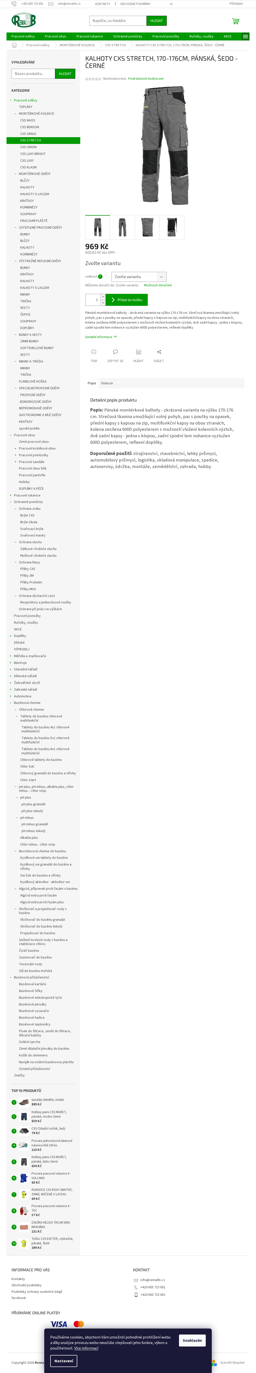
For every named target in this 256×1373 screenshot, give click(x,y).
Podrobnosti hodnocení (146, 78)
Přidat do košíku (130, 300)
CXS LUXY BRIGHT (33, 153)
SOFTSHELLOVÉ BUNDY (37, 348)
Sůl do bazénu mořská (35, 970)
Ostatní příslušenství (34, 1068)
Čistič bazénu (29, 950)
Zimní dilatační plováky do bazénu (44, 1048)
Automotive (23, 696)
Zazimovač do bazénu (35, 957)
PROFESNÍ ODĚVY (33, 395)
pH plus (25, 797)
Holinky (24, 481)
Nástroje (20, 662)
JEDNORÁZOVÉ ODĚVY (35, 401)
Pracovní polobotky (33, 455)
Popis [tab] (92, 383)
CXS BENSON (29, 127)
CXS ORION (28, 147)
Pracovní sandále (31, 461)
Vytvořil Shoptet (232, 1362)
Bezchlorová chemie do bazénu (42, 851)
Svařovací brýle (32, 528)
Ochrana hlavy (29, 562)
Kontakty (102, 4)
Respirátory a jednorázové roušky (45, 602)
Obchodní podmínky (135, 4)
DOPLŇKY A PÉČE (31, 488)
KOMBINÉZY (29, 207)
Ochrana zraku (29, 508)
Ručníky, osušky (26, 622)
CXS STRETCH (30, 140)
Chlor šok (27, 766)
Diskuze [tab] (107, 383)
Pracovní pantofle (32, 475)
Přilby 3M (27, 575)
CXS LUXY (27, 160)
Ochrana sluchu (30, 542)
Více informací (86, 1348)
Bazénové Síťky (30, 990)
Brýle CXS (27, 515)
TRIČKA (25, 301)
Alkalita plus (29, 837)
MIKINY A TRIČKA (31, 361)
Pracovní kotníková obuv (37, 448)
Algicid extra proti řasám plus (42, 902)
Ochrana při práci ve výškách (40, 609)
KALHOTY (27, 187)
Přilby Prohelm (31, 582)
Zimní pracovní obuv (34, 441)
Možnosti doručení (158, 285)
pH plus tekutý (32, 811)
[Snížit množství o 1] (103, 303)
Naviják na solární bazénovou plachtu (46, 1062)
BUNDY (25, 234)
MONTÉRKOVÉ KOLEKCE (36, 113)
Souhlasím (192, 1340)
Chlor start (28, 780)
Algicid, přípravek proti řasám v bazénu (48, 888)
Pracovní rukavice (27, 495)
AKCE (18, 629)
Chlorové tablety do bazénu (41, 759)
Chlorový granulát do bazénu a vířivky (48, 773)
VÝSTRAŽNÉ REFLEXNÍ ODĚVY (40, 261)
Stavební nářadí (25, 669)
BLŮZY (25, 180)
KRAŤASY (27, 200)
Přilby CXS (27, 568)
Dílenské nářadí (25, 676)
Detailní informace (98, 337)
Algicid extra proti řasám (38, 895)
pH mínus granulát (35, 824)
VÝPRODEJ (22, 649)
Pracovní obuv (24, 435)
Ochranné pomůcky (28, 501)
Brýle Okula (28, 522)
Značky (19, 1075)
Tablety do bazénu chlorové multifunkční (41, 718)
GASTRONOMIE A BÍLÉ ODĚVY (40, 415)
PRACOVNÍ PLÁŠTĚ (34, 220)
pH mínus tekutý (34, 831)
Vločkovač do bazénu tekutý (41, 926)
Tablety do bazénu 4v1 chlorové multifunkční (46, 729)
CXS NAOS (27, 120)
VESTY (25, 307)
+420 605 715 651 (153, 1287)
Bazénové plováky (32, 1004)
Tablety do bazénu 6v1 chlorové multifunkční (46, 751)
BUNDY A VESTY (30, 334)
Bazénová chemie (27, 702)
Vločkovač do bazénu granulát (42, 919)
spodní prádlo (29, 428)
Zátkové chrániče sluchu (38, 548)
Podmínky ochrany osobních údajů (37, 1291)
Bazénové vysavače (34, 1010)
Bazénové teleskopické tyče (40, 997)
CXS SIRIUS (28, 133)
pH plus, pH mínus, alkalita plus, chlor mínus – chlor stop (46, 789)
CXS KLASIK (28, 167)
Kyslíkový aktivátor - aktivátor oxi (45, 882)
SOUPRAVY (28, 214)
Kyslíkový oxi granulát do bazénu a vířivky (46, 866)
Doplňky (20, 635)
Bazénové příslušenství (31, 977)
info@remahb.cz (152, 1280)
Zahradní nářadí (25, 689)
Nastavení (63, 1361)
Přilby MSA (28, 589)
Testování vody (30, 964)
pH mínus (27, 817)
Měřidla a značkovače (30, 656)
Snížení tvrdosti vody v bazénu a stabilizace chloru (43, 942)
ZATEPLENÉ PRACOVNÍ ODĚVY (40, 227)
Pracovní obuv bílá (32, 468)
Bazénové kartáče (32, 984)
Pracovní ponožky (27, 615)
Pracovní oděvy (25, 100)
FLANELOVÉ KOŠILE (33, 381)
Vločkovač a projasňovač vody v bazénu (43, 911)
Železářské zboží (27, 682)
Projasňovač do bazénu (37, 933)
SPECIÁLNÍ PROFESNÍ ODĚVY (39, 388)
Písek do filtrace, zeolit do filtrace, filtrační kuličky (45, 1033)
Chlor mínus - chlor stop (37, 844)
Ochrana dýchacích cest (37, 595)
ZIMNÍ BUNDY (29, 341)
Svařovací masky (33, 535)
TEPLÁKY (25, 106)
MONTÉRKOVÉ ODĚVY (34, 173)
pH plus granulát (34, 804)
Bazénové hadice (32, 1017)
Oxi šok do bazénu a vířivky (40, 875)
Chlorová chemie (31, 709)
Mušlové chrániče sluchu (38, 555)
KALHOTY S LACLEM (34, 194)
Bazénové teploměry (34, 1024)
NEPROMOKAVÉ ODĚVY (35, 408)
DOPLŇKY (27, 328)
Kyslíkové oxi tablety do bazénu (44, 857)
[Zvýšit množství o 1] (103, 297)
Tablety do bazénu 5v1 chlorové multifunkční (46, 740)
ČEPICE (25, 314)
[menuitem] (23, 36)
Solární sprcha (29, 1041)
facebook (19, 1298)
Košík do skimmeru (33, 1055)
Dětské (19, 642)
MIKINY (25, 294)
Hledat (156, 20)
